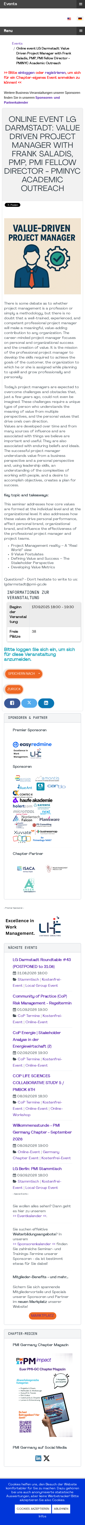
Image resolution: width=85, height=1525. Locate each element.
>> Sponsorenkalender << (34, 1244)
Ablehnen (61, 1509)
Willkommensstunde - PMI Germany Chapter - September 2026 (42, 1132)
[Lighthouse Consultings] (33, 926)
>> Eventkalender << (29, 1216)
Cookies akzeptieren (33, 1509)
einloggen (26, 73)
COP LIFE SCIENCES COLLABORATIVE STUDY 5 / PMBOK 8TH (38, 1083)
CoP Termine (29, 1016)
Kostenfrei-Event (56, 1158)
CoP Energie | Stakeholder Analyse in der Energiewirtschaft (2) (37, 1040)
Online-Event (37, 1022)
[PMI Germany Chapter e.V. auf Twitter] (46, 1457)
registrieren (55, 73)
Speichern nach (22, 673)
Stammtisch (28, 979)
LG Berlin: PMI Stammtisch (37, 1169)
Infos (42, 1516)
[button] (42, 718)
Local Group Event (42, 985)
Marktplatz (42, 1316)
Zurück (14, 689)
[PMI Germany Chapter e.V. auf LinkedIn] (38, 1457)
